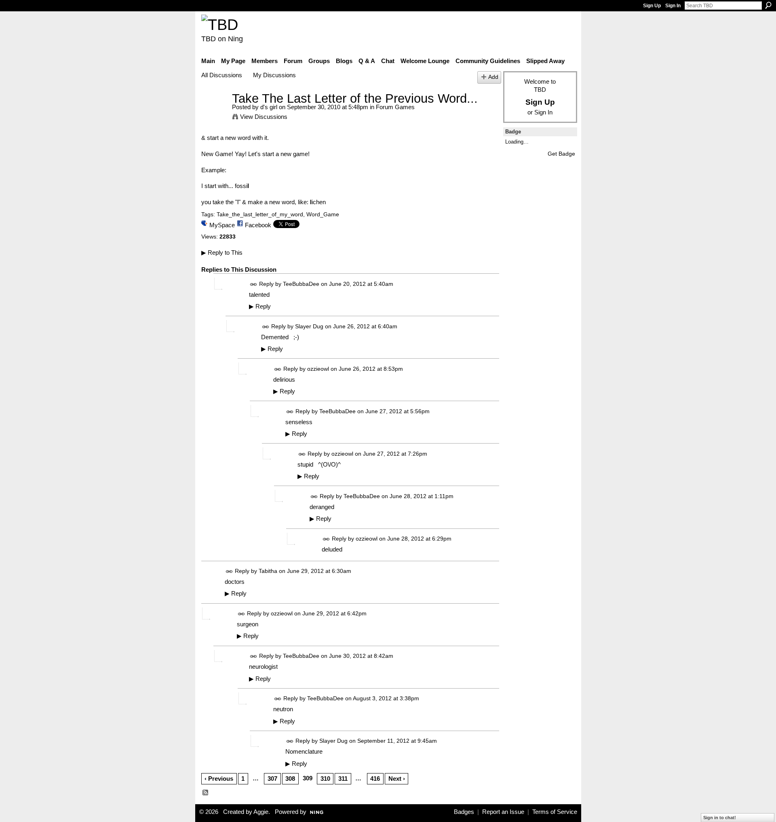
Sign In (673, 5)
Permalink (253, 284)
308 (290, 778)
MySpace (222, 225)
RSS (205, 793)
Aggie (260, 812)
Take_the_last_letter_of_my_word (260, 214)
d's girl (268, 107)
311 (343, 778)
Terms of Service (554, 812)
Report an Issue (503, 812)
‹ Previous (219, 778)
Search (768, 5)
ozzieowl (318, 369)
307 (272, 778)
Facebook (258, 225)
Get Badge (561, 153)
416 (375, 778)
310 (325, 778)
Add (493, 77)
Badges (464, 812)
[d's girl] (214, 113)
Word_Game (322, 214)
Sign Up (652, 5)
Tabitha (268, 571)
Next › (396, 778)
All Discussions (221, 75)
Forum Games (395, 107)
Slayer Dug (309, 326)
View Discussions (263, 116)
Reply (260, 306)
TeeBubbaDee (301, 284)
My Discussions (274, 75)
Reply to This (221, 252)
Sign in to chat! (719, 817)
